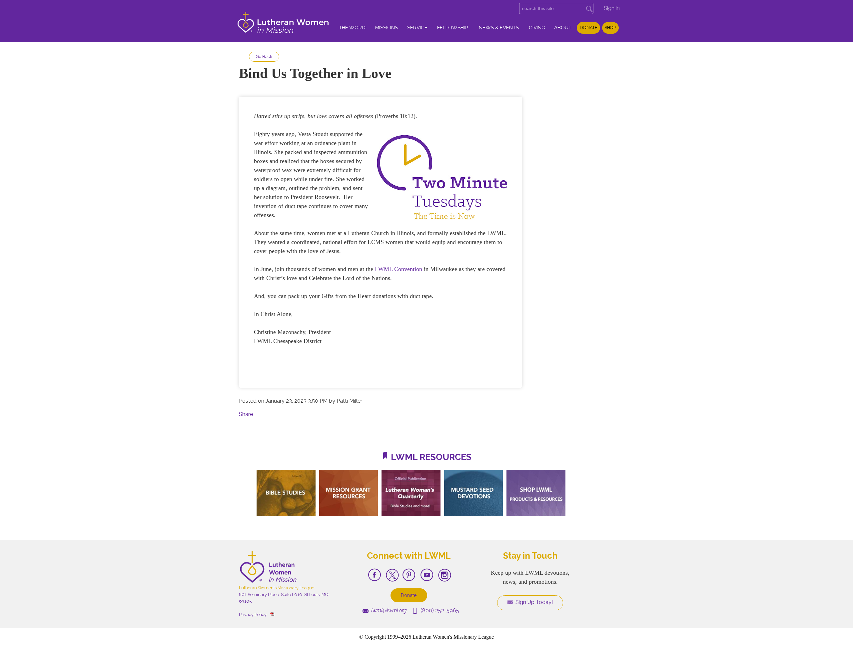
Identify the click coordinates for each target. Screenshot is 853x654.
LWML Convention (398, 269)
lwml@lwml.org (388, 610)
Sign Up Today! (533, 602)
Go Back (264, 56)
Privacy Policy (253, 614)
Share (246, 414)
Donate (588, 27)
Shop (610, 27)
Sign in (612, 8)
